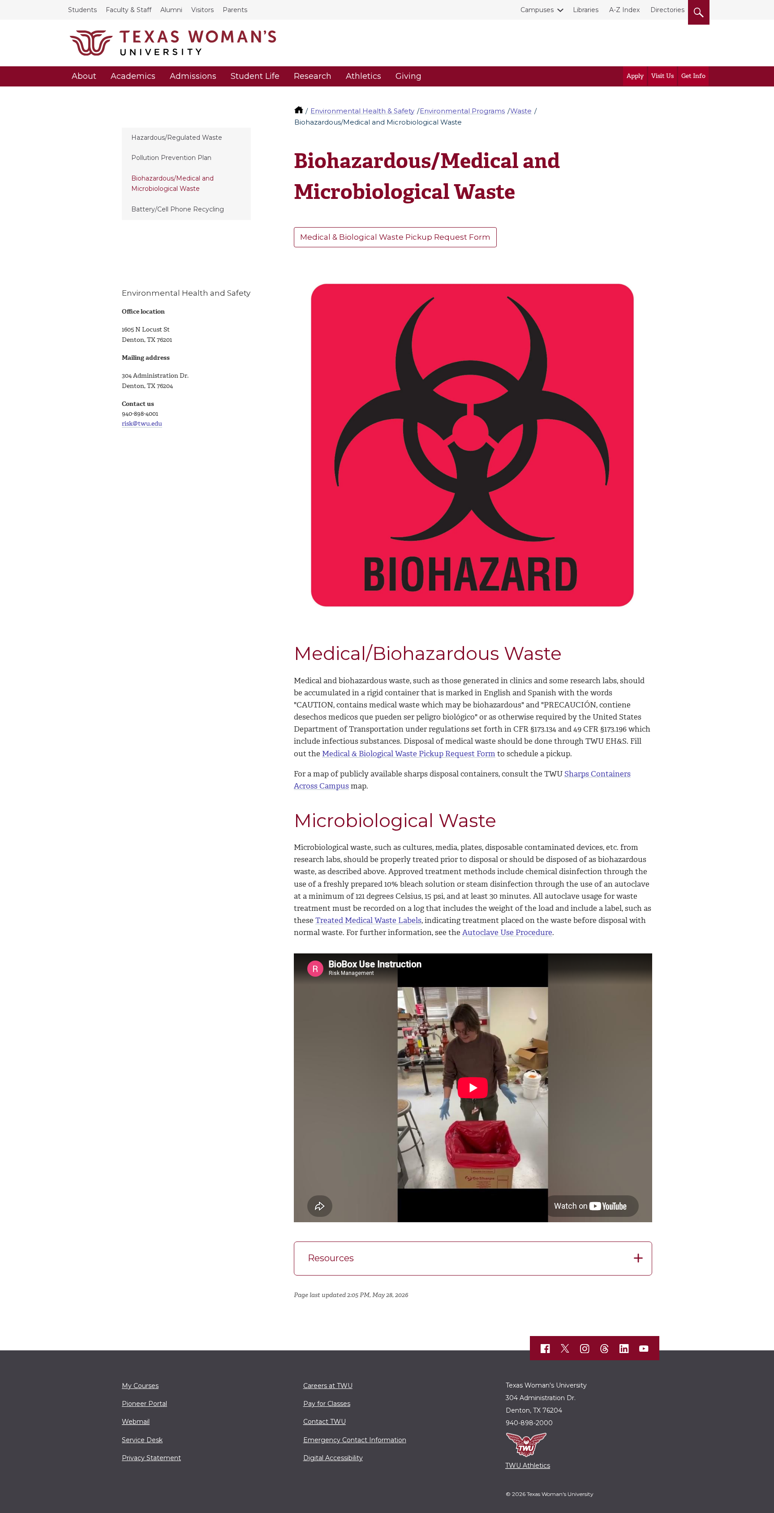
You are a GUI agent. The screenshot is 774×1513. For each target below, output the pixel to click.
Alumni (171, 10)
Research (312, 76)
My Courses (140, 1386)
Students (82, 10)
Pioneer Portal (144, 1404)
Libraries (585, 10)
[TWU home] (299, 111)
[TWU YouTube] (644, 1349)
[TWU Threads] (604, 1348)
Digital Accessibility (333, 1458)
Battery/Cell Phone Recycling (177, 209)
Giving (408, 76)
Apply (635, 76)
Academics (133, 76)
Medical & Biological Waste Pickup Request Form (395, 237)
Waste (521, 111)
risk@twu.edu (142, 423)
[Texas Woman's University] (173, 43)
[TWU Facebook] (545, 1348)
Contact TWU (324, 1422)
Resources (331, 1258)
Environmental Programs (462, 111)
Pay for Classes (326, 1404)
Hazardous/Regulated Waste (176, 138)
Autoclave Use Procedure (507, 932)
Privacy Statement (151, 1458)
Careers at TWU (328, 1386)
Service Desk (142, 1440)
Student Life (255, 76)
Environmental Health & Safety (362, 111)
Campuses (537, 10)
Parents (235, 10)
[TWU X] (565, 1349)
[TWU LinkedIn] (624, 1348)
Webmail (136, 1422)
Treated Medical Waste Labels (368, 920)
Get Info (693, 76)
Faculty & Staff (128, 10)
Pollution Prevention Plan (171, 158)
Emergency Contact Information (354, 1440)
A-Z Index (624, 10)
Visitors (202, 10)
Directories (667, 10)
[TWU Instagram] (585, 1348)
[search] (699, 11)
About (84, 76)
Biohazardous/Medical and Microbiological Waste (172, 183)
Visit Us (662, 76)
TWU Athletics (527, 1465)
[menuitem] (186, 138)
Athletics (363, 76)
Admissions (193, 76)
